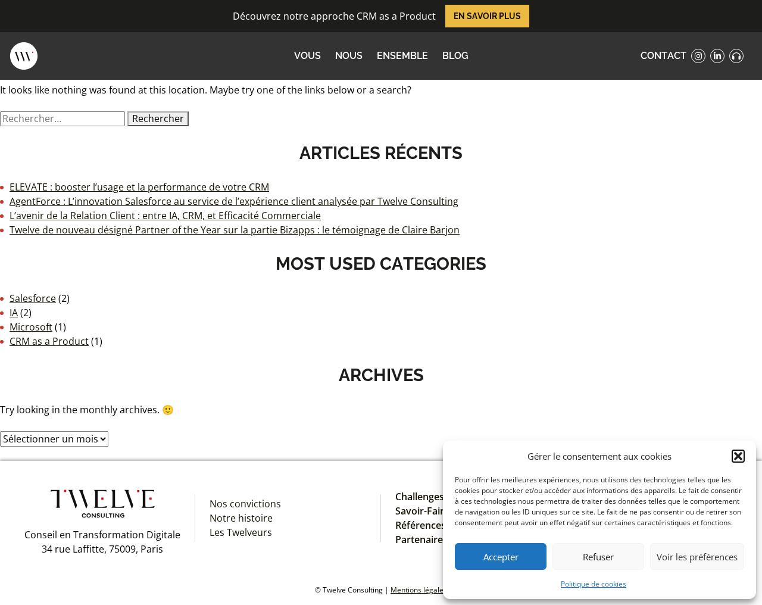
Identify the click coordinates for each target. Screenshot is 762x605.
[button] (738, 456)
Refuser (598, 557)
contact (663, 55)
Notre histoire (241, 518)
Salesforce (33, 298)
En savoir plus (487, 16)
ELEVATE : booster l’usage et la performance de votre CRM (139, 187)
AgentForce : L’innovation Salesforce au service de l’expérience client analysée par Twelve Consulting (234, 201)
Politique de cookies (593, 584)
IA (14, 312)
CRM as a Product (49, 341)
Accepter (501, 557)
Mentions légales (419, 590)
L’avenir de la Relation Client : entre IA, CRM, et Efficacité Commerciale (165, 215)
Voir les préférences (697, 557)
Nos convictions (245, 503)
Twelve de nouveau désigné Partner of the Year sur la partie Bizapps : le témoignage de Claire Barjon (235, 229)
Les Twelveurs (241, 532)
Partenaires (421, 539)
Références (420, 525)
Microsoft (31, 326)
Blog (455, 55)
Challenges (419, 496)
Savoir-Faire (422, 510)
